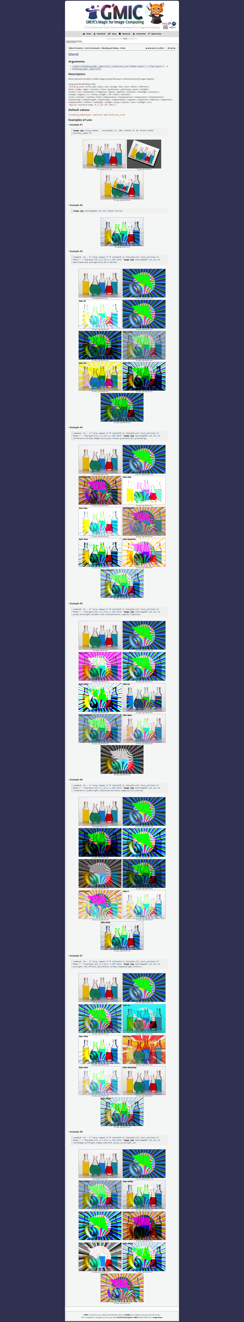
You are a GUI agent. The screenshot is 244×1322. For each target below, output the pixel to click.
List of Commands (92, 48)
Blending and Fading (110, 48)
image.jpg (78, 130)
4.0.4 (125, 39)
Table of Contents (76, 48)
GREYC (136, 1317)
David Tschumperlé (124, 1317)
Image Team (157, 1317)
